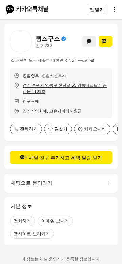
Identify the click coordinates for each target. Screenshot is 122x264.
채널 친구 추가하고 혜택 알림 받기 (65, 157)
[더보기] (112, 9)
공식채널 (63, 38)
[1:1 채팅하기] (89, 41)
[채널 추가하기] (105, 41)
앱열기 (97, 10)
